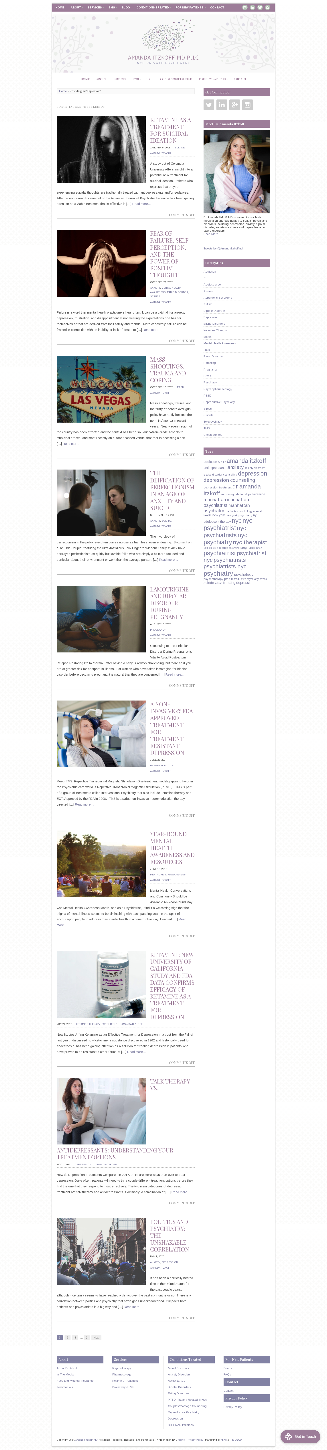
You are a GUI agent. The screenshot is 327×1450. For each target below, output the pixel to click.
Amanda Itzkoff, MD (86, 1439)
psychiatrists (230, 560)
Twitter (260, 7)
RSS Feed (267, 7)
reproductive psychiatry (245, 579)
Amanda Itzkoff (160, 153)
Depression (158, 765)
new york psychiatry (239, 515)
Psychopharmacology (218, 389)
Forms (228, 1368)
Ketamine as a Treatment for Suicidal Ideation (170, 130)
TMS (112, 7)
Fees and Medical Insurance (75, 1380)
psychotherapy (213, 579)
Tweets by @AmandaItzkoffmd (223, 248)
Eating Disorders (214, 323)
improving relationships (236, 494)
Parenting (210, 363)
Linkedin (252, 7)
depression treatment (218, 487)
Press (207, 376)
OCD (207, 350)
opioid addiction (218, 547)
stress (263, 579)
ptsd (227, 579)
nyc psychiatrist (228, 524)
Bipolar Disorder (214, 310)
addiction (210, 462)
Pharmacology (121, 1374)
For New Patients (190, 7)
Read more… (141, 204)
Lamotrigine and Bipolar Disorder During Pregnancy (169, 603)
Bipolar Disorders (179, 1387)
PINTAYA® (236, 1439)
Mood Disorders (178, 1368)
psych (259, 548)
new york (218, 515)
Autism (208, 304)
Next (96, 1337)
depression (252, 473)
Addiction (210, 271)
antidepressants (215, 468)
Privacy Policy (233, 1407)
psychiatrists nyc (225, 566)
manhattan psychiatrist (226, 502)
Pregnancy (158, 629)
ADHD (208, 278)
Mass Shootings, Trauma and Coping (168, 369)
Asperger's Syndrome (218, 297)
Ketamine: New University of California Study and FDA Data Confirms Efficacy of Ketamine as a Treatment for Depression (172, 986)
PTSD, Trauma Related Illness (187, 1399)
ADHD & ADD (177, 1380)
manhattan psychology (238, 511)
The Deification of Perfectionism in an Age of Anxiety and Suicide (172, 490)
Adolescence (212, 284)
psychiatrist (220, 553)
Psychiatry (109, 1024)
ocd (206, 547)
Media (208, 336)
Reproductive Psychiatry (219, 402)
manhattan (215, 499)
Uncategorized (213, 434)
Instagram (245, 7)
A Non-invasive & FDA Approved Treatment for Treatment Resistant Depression (171, 728)
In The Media (65, 1374)
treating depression (238, 583)
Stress (155, 296)
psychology (243, 574)
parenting (234, 548)
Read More (211, 234)
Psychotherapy (121, 1368)
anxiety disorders (254, 468)
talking (218, 583)
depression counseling (229, 480)
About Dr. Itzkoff (67, 1368)
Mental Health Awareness (168, 874)
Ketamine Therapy (88, 1024)
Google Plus (234, 104)
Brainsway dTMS (123, 1387)
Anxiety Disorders (179, 1374)
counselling (230, 474)
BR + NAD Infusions (181, 1425)
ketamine (258, 494)
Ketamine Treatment (125, 1380)
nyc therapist (250, 542)
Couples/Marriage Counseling (187, 1406)
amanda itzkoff (246, 461)
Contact (217, 7)
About (76, 7)
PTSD (180, 387)
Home (60, 7)
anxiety (235, 467)
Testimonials (65, 1387)
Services (95, 7)
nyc (237, 520)
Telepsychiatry (213, 421)
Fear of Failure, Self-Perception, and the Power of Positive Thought (170, 254)
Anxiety (155, 287)
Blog (126, 7)
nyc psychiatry (225, 539)
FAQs (227, 1374)
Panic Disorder (177, 292)
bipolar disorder (213, 474)
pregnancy (247, 547)
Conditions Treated (153, 7)
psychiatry (218, 573)
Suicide (180, 147)
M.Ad (224, 1439)
